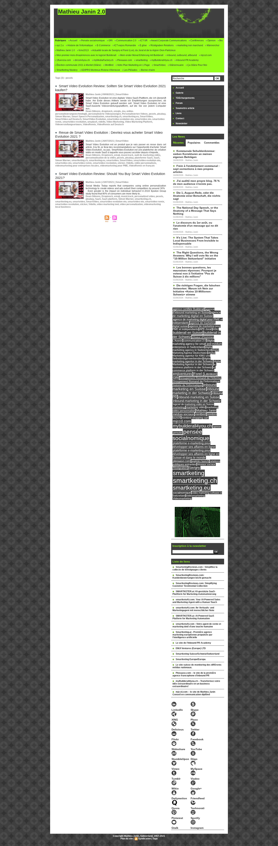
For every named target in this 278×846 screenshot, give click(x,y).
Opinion (211, 40)
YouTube (196, 749)
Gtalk (175, 827)
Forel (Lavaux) (205, 374)
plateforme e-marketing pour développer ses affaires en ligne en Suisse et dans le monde (195, 454)
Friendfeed (198, 798)
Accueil (73, 40)
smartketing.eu (131, 116)
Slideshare (178, 749)
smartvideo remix (82, 163)
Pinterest (177, 818)
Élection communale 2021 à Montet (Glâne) (78, 65)
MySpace (196, 768)
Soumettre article (184, 108)
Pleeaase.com (124, 60)
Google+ (196, 788)
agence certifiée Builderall (188, 309)
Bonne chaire (148, 70)
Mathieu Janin (206, 410)
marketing (179, 407)
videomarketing (195, 495)
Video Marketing (115, 121)
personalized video (144, 196)
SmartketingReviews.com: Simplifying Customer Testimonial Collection (194, 584)
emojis (117, 111)
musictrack (127, 155)
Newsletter (181, 123)
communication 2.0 (194, 340)
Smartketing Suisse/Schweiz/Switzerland (197, 654)
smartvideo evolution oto (120, 119)
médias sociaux (183, 414)
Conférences (197, 40)
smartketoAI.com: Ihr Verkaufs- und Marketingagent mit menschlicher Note (193, 609)
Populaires (194, 142)
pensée (177, 432)
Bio (221, 40)
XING (175, 719)
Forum (179, 103)
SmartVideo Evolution (94, 119)
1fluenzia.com (63, 60)
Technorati (197, 808)
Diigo (194, 759)
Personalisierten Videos (135, 114)
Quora (175, 808)
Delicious (178, 729)
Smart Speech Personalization (87, 116)
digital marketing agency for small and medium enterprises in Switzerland (197, 344)
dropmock (107, 111)
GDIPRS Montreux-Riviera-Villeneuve (100, 70)
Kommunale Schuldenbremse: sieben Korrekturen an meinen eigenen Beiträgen (194, 153)
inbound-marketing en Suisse (198, 397)
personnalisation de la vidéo (101, 157)
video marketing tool (108, 204)
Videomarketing (182, 498)
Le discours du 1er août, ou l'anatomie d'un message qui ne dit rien (195, 225)
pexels (152, 114)
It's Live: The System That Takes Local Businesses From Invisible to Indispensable (196, 240)
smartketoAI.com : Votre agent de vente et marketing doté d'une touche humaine (196, 625)
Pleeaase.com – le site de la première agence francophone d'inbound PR (194, 674)
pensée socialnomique (190, 435)
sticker (121, 163)
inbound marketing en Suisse (194, 387)
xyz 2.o (60, 45)
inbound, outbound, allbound (182, 55)
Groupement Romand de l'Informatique (196, 381)
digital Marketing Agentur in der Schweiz (196, 363)
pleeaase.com (181, 461)
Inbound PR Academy (187, 60)
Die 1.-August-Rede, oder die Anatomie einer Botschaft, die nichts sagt (196, 195)
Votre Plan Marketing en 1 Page (133, 65)
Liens (178, 113)
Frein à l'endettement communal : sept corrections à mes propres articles (196, 168)
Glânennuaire (176, 65)
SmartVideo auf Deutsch (68, 119)
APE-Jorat (206, 329)
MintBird (108, 65)
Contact (179, 118)
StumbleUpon (180, 759)
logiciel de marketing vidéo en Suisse (193, 404)
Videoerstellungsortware (68, 124)
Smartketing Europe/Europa (191, 659)
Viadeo (195, 778)
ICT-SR (144, 40)
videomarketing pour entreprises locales (77, 165)
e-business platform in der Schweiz (194, 366)
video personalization (131, 204)
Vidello (129, 163)
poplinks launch (200, 461)
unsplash (92, 121)
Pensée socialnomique (93, 40)
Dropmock (107, 155)
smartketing (141, 60)
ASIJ (215, 329)
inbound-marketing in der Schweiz (197, 401)
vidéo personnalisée (145, 163)
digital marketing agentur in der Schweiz (192, 360)
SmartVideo (159, 65)
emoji (117, 155)
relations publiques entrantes (196, 463)
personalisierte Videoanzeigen (104, 114)
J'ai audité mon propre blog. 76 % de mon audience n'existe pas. (196, 182)
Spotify (195, 818)
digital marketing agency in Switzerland (192, 348)
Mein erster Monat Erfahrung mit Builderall (141, 55)
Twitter (195, 729)
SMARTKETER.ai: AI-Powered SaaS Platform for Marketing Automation (193, 617)
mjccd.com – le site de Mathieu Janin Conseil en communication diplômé (193, 693)
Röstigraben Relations (162, 45)
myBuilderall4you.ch (161, 60)
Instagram (197, 827)
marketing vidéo (195, 407)
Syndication (144, 838)
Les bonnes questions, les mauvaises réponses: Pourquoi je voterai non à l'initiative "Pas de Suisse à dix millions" (194, 272)
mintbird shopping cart (195, 417)
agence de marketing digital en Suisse (196, 314)
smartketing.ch (113, 116)
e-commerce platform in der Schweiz (194, 369)
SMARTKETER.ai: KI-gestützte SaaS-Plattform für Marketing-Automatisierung (194, 592)
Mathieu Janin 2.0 (81, 12)
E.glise (143, 45)
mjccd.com (206, 55)
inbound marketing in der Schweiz (195, 391)
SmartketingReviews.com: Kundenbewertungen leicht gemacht (191, 576)
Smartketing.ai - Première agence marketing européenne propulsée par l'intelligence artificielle (192, 635)
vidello (101, 121)
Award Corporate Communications (169, 40)
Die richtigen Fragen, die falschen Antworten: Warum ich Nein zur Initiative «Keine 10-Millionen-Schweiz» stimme (196, 290)
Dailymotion (179, 798)
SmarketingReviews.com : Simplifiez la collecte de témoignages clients (194, 568)
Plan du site (126, 838)
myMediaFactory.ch (103, 60)
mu (123, 111)
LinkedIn (177, 709)
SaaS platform (109, 199)
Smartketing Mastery (67, 70)
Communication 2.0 (126, 40)
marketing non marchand (190, 45)
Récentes (178, 142)
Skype (195, 709)
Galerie (179, 93)
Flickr (175, 739)
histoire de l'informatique (187, 385)
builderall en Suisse (187, 333)
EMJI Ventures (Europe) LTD (191, 648)
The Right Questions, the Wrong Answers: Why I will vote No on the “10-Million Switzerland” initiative (195, 255)
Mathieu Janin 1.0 (65, 50)
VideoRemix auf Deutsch (110, 124)
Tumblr (176, 778)
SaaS (156, 157)
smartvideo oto (143, 119)
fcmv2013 (83, 50)
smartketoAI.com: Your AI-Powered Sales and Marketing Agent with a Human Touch (196, 601)
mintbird (200, 414)
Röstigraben (180, 467)
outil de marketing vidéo (147, 155)
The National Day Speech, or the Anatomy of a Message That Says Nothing (195, 210)
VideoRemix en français (142, 165)
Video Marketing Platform (138, 121)
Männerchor (212, 45)
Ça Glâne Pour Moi (197, 65)
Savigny (194, 467)
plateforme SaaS (144, 157)
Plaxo (194, 719)
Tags (155, 838)
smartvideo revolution (74, 121)
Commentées (211, 142)
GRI (110, 40)
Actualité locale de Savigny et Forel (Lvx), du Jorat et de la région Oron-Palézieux (133, 50)
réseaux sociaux (206, 464)
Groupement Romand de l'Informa (200, 378)
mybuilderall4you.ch (192, 425)
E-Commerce (103, 45)
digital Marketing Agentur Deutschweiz (195, 351)
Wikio (175, 788)
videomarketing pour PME (114, 165)
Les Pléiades (130, 70)
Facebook (197, 739)
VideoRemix (89, 124)
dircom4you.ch (82, 60)
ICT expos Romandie (125, 45)
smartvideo (112, 160)
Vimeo (175, 768)
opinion (217, 426)
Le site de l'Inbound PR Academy (193, 643)
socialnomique (182, 492)
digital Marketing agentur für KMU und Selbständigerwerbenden (193, 355)
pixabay (161, 114)
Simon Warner (62, 116)
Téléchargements (185, 98)
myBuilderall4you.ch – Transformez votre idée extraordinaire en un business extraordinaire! (196, 684)
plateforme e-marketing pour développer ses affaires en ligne (193, 444)
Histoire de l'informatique (80, 45)
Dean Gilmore (93, 111)
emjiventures (182, 374)
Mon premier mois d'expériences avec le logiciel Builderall (86, 55)
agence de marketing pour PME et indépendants (196, 328)
